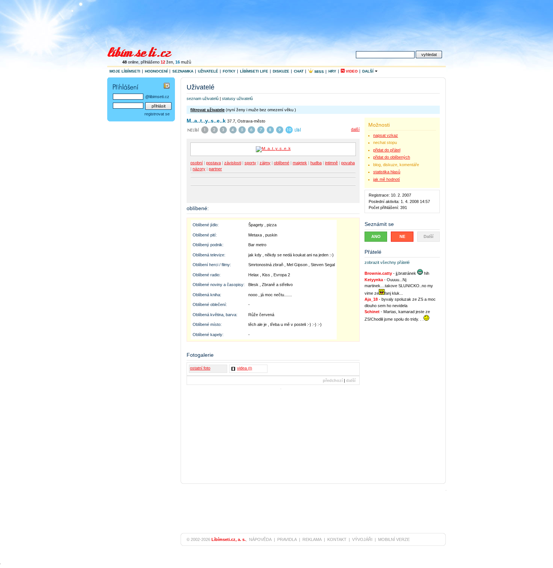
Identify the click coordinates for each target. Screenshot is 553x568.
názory (199, 169)
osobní (196, 163)
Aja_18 (371, 299)
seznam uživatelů (203, 98)
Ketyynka (374, 279)
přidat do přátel (386, 150)
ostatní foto (200, 368)
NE (402, 236)
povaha (348, 163)
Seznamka (182, 71)
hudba (316, 163)
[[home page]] (144, 51)
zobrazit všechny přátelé (387, 262)
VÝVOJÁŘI (362, 539)
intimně (331, 163)
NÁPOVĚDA (260, 539)
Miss (318, 72)
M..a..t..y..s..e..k (206, 121)
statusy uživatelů (237, 98)
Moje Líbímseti (124, 71)
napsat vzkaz (385, 135)
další (355, 129)
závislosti (232, 163)
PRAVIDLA (287, 539)
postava (213, 163)
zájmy (265, 163)
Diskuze (281, 71)
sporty (250, 163)
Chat (299, 71)
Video (351, 71)
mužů (183, 62)
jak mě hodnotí (386, 179)
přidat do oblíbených (391, 157)
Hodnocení (156, 71)
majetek (300, 163)
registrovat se (157, 114)
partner (215, 169)
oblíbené (281, 163)
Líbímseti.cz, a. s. (228, 539)
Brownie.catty (378, 273)
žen (167, 62)
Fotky (229, 71)
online (130, 62)
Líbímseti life (254, 71)
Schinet (372, 311)
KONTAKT (336, 539)
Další (368, 71)
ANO (376, 236)
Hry (332, 71)
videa (244, 368)
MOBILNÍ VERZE (394, 539)
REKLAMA (312, 539)
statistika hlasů (386, 172)
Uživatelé (208, 71)
